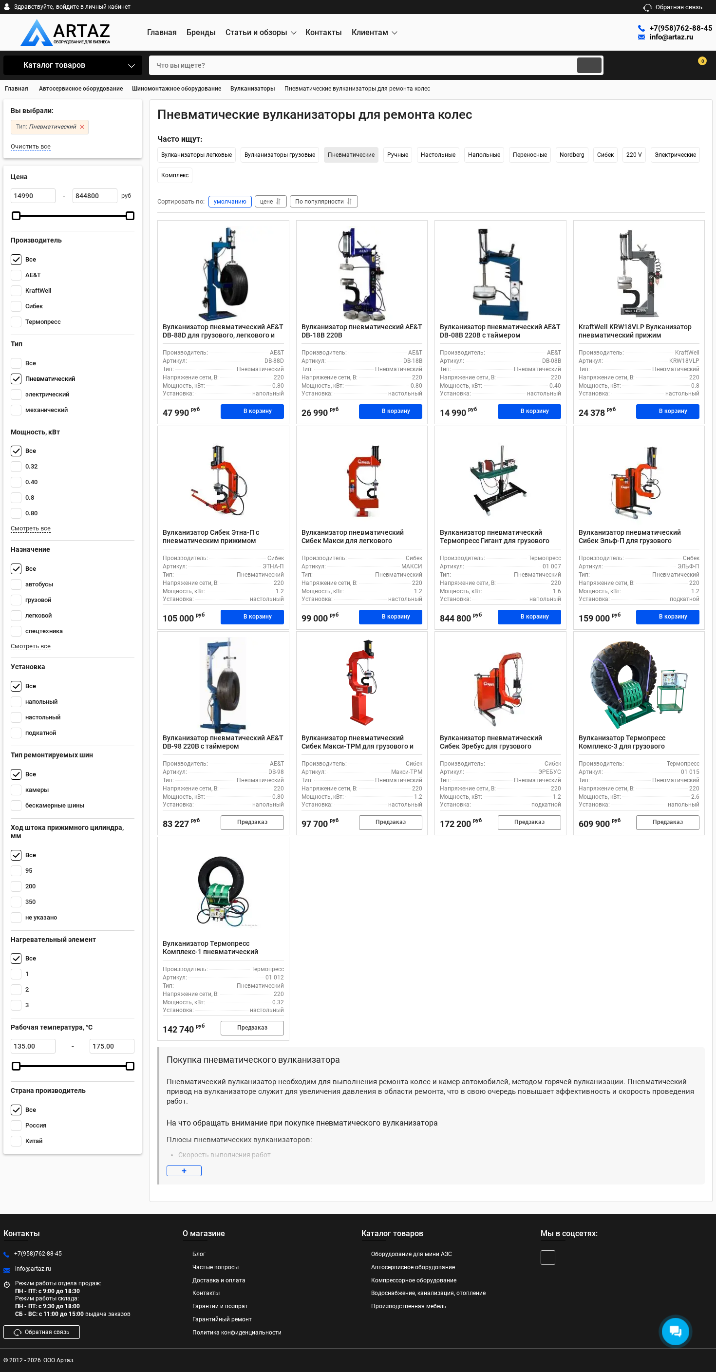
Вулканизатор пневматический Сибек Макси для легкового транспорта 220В (352, 540)
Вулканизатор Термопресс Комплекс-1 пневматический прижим (210, 952)
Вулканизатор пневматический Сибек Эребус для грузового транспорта (491, 746)
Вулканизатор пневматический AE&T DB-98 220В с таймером (223, 742)
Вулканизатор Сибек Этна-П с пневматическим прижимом (211, 536)
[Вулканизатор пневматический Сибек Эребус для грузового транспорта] (500, 685)
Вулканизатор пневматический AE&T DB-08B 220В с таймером (500, 331)
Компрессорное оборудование (413, 1280)
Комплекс (174, 175)
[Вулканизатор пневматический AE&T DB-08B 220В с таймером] (500, 274)
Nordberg (572, 154)
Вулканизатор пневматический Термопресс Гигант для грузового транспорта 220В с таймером (494, 540)
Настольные (438, 154)
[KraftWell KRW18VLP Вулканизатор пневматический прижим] (639, 274)
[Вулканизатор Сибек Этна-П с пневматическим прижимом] (223, 479)
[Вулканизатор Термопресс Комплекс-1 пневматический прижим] (223, 891)
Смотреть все (31, 528)
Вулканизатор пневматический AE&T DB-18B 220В (361, 331)
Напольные (484, 154)
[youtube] (548, 1257)
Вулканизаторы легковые (196, 154)
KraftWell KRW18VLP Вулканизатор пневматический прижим (635, 331)
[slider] (16, 215)
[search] (589, 65)
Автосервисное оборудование (413, 1267)
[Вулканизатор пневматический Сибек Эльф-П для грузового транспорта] (639, 479)
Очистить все (31, 146)
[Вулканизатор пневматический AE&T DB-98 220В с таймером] (223, 685)
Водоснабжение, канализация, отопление (428, 1293)
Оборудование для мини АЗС (411, 1254)
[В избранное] (277, 232)
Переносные (530, 154)
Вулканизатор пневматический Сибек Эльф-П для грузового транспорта (630, 540)
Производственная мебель (409, 1306)
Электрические (675, 154)
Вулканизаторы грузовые (280, 154)
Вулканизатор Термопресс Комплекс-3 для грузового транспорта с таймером (622, 746)
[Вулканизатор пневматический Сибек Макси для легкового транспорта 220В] (362, 479)
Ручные (397, 154)
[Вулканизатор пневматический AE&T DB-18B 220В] (362, 274)
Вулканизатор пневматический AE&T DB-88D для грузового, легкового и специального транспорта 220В (223, 335)
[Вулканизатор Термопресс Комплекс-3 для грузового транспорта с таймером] (639, 685)
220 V (634, 154)
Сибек (605, 154)
